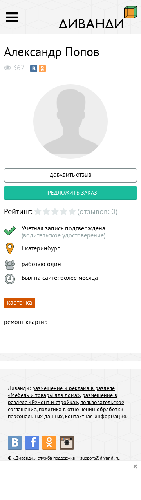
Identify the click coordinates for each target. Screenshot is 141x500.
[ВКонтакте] (33, 68)
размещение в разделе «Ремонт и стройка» (62, 399)
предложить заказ (70, 192)
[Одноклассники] (42, 68)
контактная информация (95, 416)
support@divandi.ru (99, 458)
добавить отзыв (71, 175)
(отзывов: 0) (97, 211)
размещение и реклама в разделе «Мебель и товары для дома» (61, 391)
